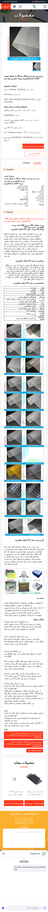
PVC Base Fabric (34, 751)
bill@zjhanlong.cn (40, 1)
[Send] (3, 908)
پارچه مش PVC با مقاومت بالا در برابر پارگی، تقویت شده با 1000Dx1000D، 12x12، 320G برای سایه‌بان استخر (35, 793)
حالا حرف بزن (6, 6)
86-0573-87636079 (10, 1)
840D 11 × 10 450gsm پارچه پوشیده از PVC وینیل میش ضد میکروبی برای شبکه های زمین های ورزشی (14, 793)
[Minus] (3, 853)
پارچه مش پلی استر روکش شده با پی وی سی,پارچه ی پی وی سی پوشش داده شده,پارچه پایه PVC (24, 735)
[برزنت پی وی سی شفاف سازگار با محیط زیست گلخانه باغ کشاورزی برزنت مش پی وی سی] (24, 43)
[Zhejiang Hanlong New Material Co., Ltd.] (38, 6)
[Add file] (45, 908)
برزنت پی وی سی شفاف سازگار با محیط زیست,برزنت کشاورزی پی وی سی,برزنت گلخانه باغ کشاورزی (23, 744)
